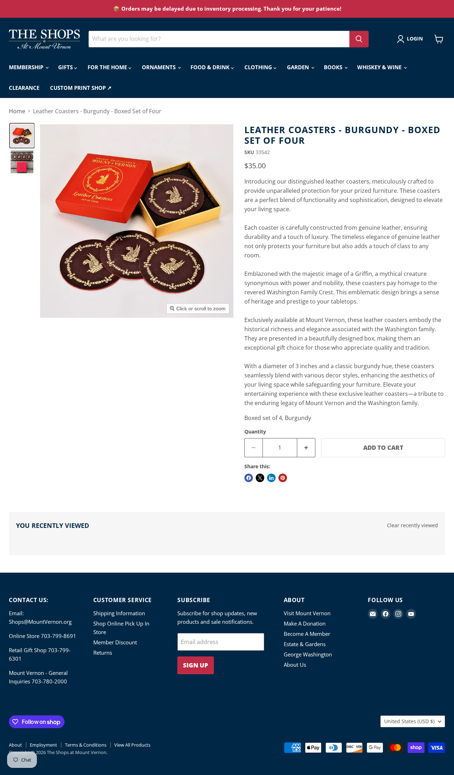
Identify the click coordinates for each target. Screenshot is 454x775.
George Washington (308, 654)
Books (334, 67)
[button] (411, 39)
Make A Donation (305, 623)
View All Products (132, 745)
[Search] (359, 39)
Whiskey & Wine (380, 67)
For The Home (108, 67)
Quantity (255, 432)
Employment (43, 745)
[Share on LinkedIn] (271, 478)
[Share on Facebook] (248, 478)
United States (409, 721)
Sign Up (195, 665)
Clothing (258, 67)
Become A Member (307, 633)
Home (17, 111)
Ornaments (159, 67)
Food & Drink (210, 67)
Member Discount (115, 642)
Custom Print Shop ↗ (81, 87)
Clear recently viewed (412, 525)
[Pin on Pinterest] (282, 478)
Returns (102, 652)
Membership (27, 67)
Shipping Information (119, 613)
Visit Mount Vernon (307, 613)
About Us (295, 664)
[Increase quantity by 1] (306, 447)
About (15, 745)
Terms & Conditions (85, 745)
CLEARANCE (24, 87)
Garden (298, 67)
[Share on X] (260, 478)
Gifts (66, 67)
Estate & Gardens (305, 644)
